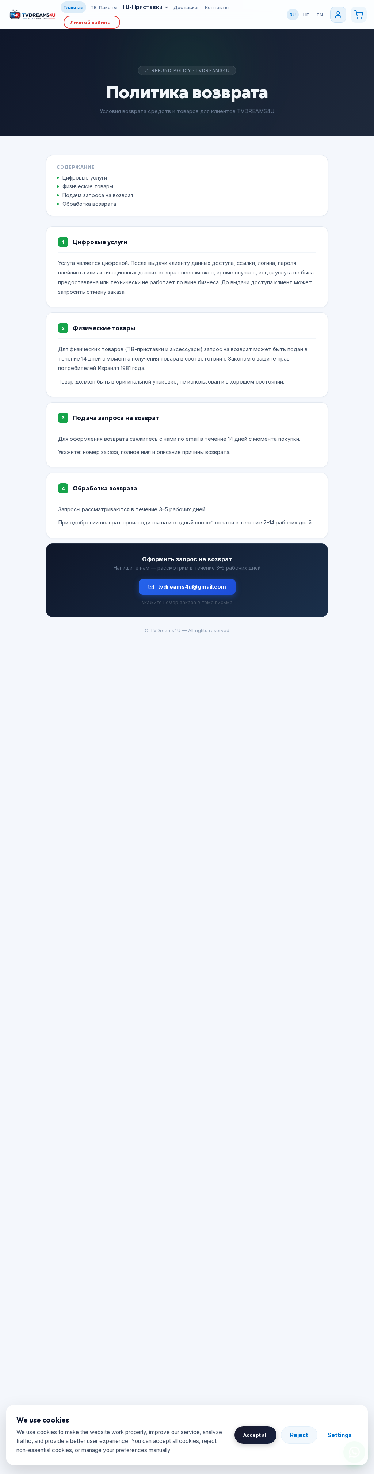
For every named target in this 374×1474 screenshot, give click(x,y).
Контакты (217, 7)
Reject (299, 1435)
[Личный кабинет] (338, 15)
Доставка (185, 7)
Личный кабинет (92, 22)
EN (320, 15)
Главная (73, 7)
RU (293, 15)
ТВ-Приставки (142, 7)
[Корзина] (359, 15)
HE (306, 15)
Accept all (255, 1435)
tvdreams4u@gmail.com (192, 587)
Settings (340, 1435)
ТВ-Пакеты (104, 7)
